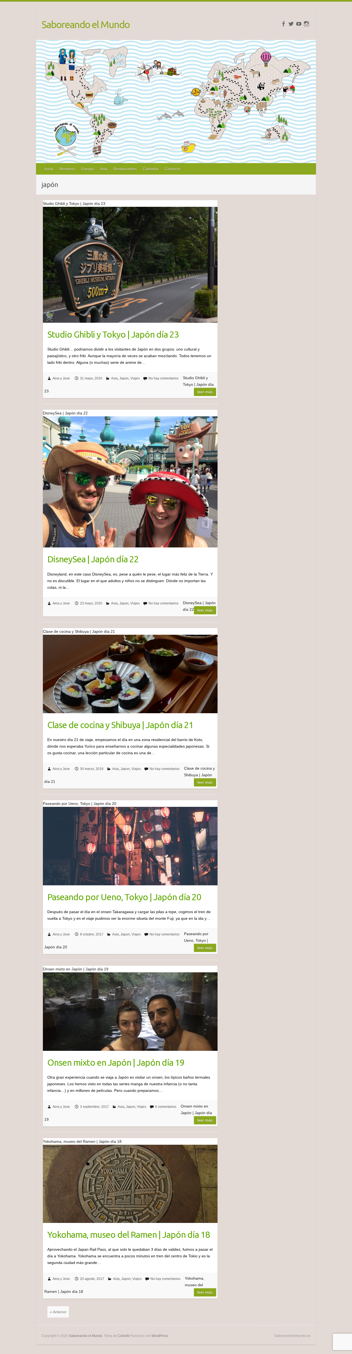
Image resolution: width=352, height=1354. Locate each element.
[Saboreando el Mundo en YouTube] (298, 23)
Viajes (135, 378)
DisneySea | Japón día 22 (93, 559)
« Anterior (58, 1312)
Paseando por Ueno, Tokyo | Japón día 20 (124, 897)
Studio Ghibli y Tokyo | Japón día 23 (113, 334)
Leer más (205, 392)
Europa (87, 169)
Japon (124, 378)
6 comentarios (165, 1107)
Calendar (151, 169)
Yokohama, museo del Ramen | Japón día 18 (128, 1234)
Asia (103, 169)
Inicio (48, 169)
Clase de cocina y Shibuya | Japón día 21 (120, 725)
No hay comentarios (163, 378)
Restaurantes (125, 169)
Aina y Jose (61, 378)
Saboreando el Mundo (86, 24)
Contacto (172, 169)
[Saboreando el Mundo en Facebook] (283, 23)
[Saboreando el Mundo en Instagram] (306, 23)
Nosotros (67, 169)
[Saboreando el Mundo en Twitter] (291, 23)
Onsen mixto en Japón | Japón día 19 (115, 1062)
